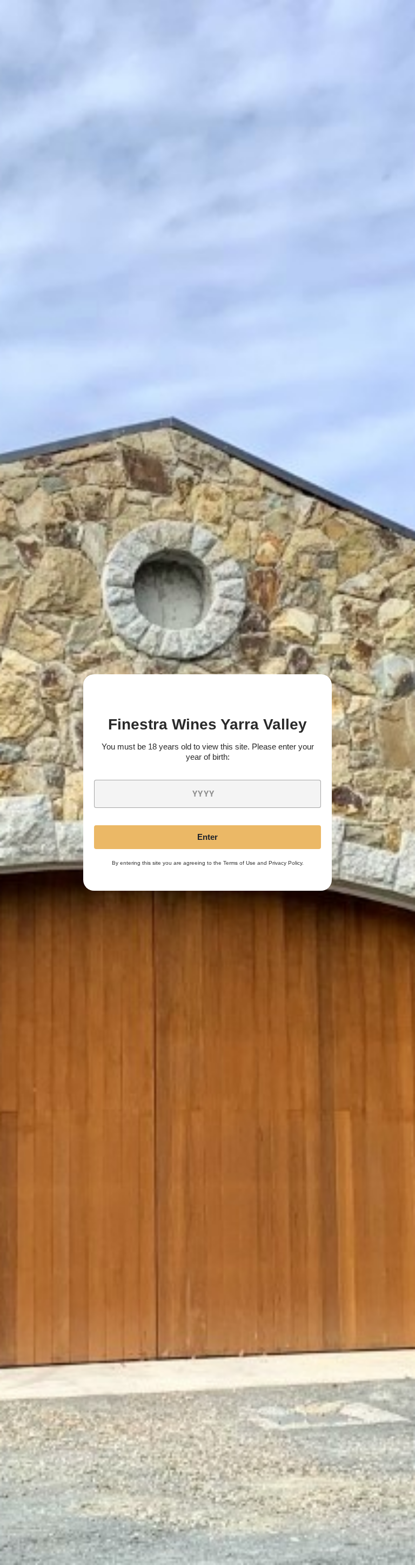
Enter (207, 836)
